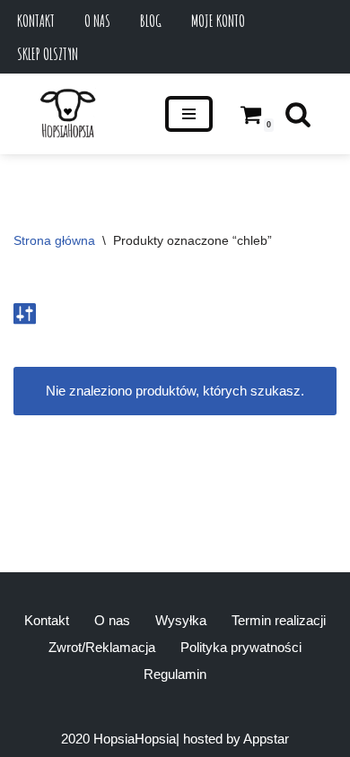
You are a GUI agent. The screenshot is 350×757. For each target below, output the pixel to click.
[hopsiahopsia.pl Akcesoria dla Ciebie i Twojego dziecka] (68, 114)
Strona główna (54, 240)
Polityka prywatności (241, 647)
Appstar (266, 738)
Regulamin (175, 674)
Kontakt (36, 20)
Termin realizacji (279, 620)
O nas (97, 20)
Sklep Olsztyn (47, 54)
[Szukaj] (297, 113)
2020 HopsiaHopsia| (120, 738)
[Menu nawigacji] (189, 114)
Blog (151, 20)
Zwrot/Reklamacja (101, 647)
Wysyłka (180, 620)
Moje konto (218, 20)
